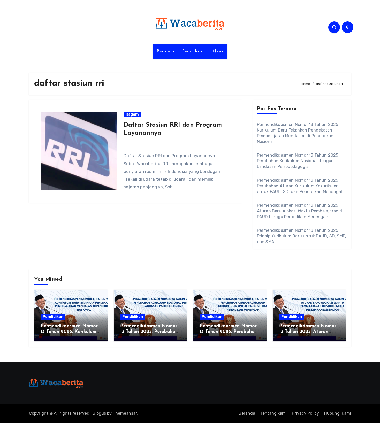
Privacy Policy (305, 413)
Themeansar (125, 413)
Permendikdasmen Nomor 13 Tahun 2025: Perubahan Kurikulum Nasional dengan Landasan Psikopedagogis (298, 161)
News (217, 51)
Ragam (132, 114)
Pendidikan (193, 51)
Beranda (165, 51)
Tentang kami (273, 413)
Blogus (99, 413)
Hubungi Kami (337, 413)
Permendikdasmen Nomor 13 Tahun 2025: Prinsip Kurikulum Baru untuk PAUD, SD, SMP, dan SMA (301, 236)
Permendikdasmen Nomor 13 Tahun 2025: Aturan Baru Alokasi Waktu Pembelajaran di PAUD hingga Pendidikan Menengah (300, 211)
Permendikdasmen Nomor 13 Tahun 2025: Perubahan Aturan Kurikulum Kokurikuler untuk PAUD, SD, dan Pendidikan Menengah (300, 186)
